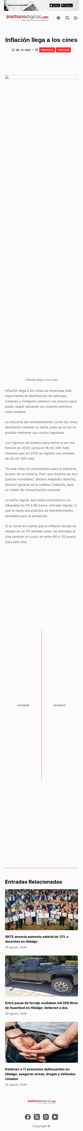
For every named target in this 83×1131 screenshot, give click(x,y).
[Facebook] (28, 1117)
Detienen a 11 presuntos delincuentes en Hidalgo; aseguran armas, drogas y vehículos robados (40, 1074)
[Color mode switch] (58, 18)
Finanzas (47, 49)
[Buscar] (67, 17)
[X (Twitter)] (37, 1117)
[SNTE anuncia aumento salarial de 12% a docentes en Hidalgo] (41, 909)
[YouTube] (55, 1117)
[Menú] (76, 18)
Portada (63, 49)
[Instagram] (46, 1117)
